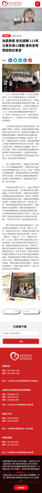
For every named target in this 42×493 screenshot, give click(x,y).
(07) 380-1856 (12, 442)
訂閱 (21, 341)
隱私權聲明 (20, 472)
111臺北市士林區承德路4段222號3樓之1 (22, 380)
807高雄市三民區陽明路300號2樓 (20, 452)
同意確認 (21, 487)
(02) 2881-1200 (13, 370)
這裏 (20, 481)
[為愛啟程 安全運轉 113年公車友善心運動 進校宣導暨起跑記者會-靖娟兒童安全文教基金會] (10, 60)
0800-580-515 (12, 397)
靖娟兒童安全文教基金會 (12, 4)
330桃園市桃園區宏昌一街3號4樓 (20, 428)
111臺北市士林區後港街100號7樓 (20, 404)
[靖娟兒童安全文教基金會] (21, 356)
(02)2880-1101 (13, 394)
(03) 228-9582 (12, 418)
